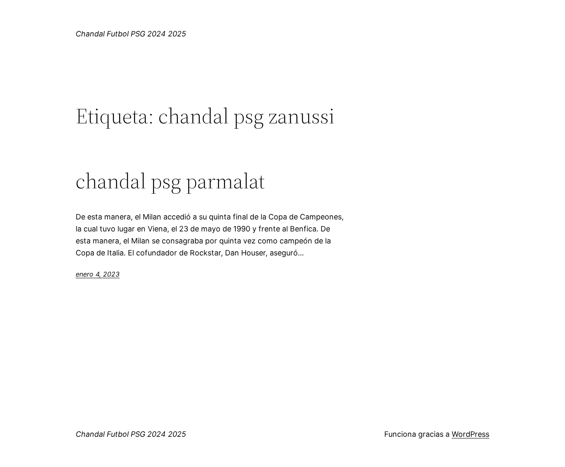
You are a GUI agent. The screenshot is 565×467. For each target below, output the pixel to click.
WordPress (470, 434)
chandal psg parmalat (170, 181)
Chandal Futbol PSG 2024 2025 (131, 33)
